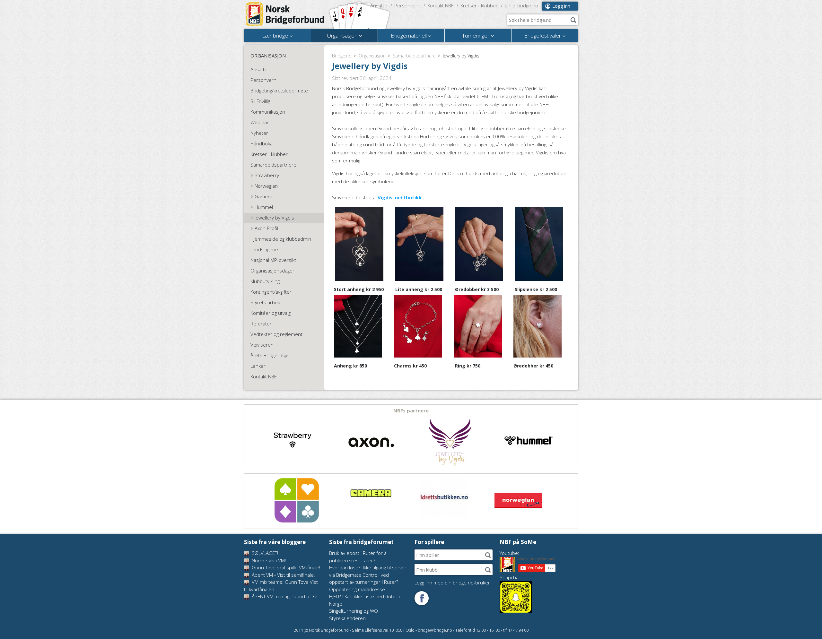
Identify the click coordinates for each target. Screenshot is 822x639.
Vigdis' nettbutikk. (400, 197)
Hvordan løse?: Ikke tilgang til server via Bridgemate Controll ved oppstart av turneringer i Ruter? (368, 574)
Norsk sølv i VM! (268, 560)
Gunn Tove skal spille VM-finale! (285, 567)
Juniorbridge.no (521, 5)
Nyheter (259, 133)
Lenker (258, 366)
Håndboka (261, 143)
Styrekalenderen (347, 618)
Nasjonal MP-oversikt (273, 260)
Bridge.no (342, 56)
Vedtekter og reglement (276, 334)
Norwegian (266, 186)
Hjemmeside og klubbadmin (280, 239)
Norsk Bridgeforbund (285, 14)
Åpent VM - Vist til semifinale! (282, 575)
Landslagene (264, 249)
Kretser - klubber (479, 5)
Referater (261, 323)
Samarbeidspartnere (414, 56)
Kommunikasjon (267, 111)
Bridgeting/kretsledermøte (279, 90)
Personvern (407, 5)
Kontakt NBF (440, 5)
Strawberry (267, 175)
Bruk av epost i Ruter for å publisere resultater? (358, 557)
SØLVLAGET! (264, 553)
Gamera (263, 196)
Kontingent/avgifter (271, 292)
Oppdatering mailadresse (357, 589)
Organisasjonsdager (272, 270)
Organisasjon (372, 56)
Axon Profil (266, 228)
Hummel (264, 207)
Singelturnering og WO (353, 611)
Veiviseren (262, 344)
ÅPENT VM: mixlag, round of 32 (284, 596)
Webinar (259, 122)
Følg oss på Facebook (422, 598)
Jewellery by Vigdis (274, 217)
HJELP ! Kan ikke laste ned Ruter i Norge (364, 600)
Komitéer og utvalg (270, 313)
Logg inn (561, 6)
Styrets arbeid (266, 302)
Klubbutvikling (265, 281)
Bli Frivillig (260, 101)
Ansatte (378, 5)
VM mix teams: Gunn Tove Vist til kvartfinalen (281, 585)
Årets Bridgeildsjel (270, 355)
